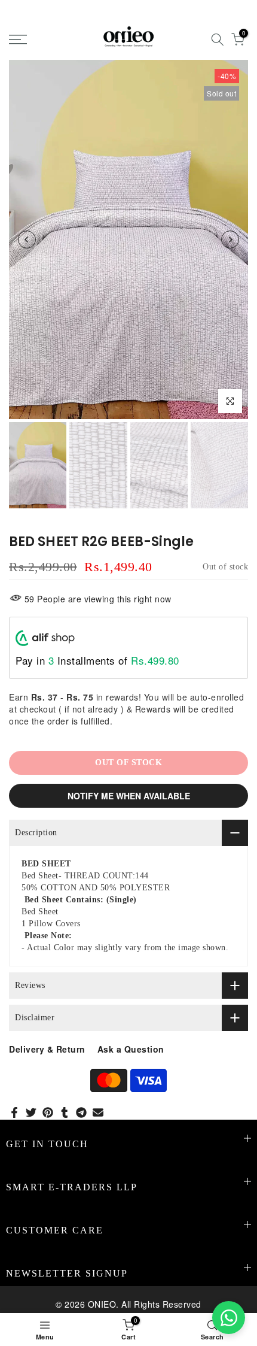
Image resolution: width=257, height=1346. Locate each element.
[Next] (230, 239)
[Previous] (27, 239)
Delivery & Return (47, 1049)
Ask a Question (130, 1049)
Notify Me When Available (129, 796)
